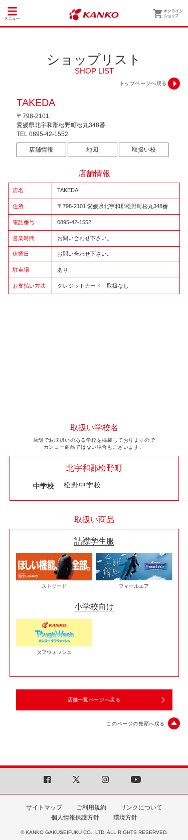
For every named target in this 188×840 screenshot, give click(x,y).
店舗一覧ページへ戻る (94, 699)
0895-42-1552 (48, 134)
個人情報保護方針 (75, 817)
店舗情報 (41, 149)
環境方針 (125, 817)
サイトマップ (44, 807)
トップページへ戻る (143, 83)
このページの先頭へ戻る (135, 723)
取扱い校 (144, 149)
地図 (92, 149)
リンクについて (141, 807)
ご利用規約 (91, 807)
